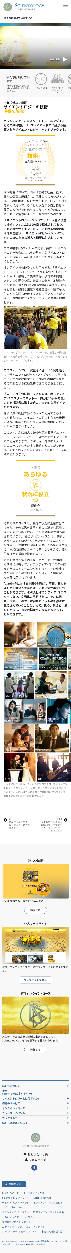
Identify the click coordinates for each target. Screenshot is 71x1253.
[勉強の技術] (20, 634)
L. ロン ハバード (10, 1193)
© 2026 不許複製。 (26, 1241)
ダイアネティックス (33, 1193)
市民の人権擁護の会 (52, 1231)
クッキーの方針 (19, 1244)
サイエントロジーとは (20, 1098)
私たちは (16, 18)
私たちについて (11, 1086)
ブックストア (9, 1118)
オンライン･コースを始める (48, 1202)
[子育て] (19, 738)
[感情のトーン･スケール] (21, 659)
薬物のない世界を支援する (16, 1222)
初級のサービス (11, 1103)
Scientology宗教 (42, 1197)
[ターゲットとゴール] (20, 767)
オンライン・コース (13, 1108)
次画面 (59, 819)
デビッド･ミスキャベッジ (15, 1202)
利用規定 (31, 1244)
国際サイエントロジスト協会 (48, 1212)
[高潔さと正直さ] (51, 684)
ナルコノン (29, 1217)
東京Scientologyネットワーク (19, 1092)
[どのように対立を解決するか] (19, 684)
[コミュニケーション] (53, 659)
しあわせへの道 (10, 1217)
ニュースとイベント (13, 1113)
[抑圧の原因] (25, 711)
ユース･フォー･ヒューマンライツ (19, 1231)
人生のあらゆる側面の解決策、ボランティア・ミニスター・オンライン (51, 826)
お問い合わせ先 (37, 1154)
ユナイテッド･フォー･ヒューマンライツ (23, 1226)
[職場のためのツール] (52, 738)
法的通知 (41, 1244)
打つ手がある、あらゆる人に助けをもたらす (19, 825)
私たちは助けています (15, 1123)
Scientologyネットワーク (15, 1197)
